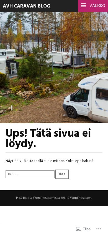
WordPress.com (80, 197)
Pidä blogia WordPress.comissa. (38, 197)
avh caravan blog (26, 6)
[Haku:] (30, 174)
